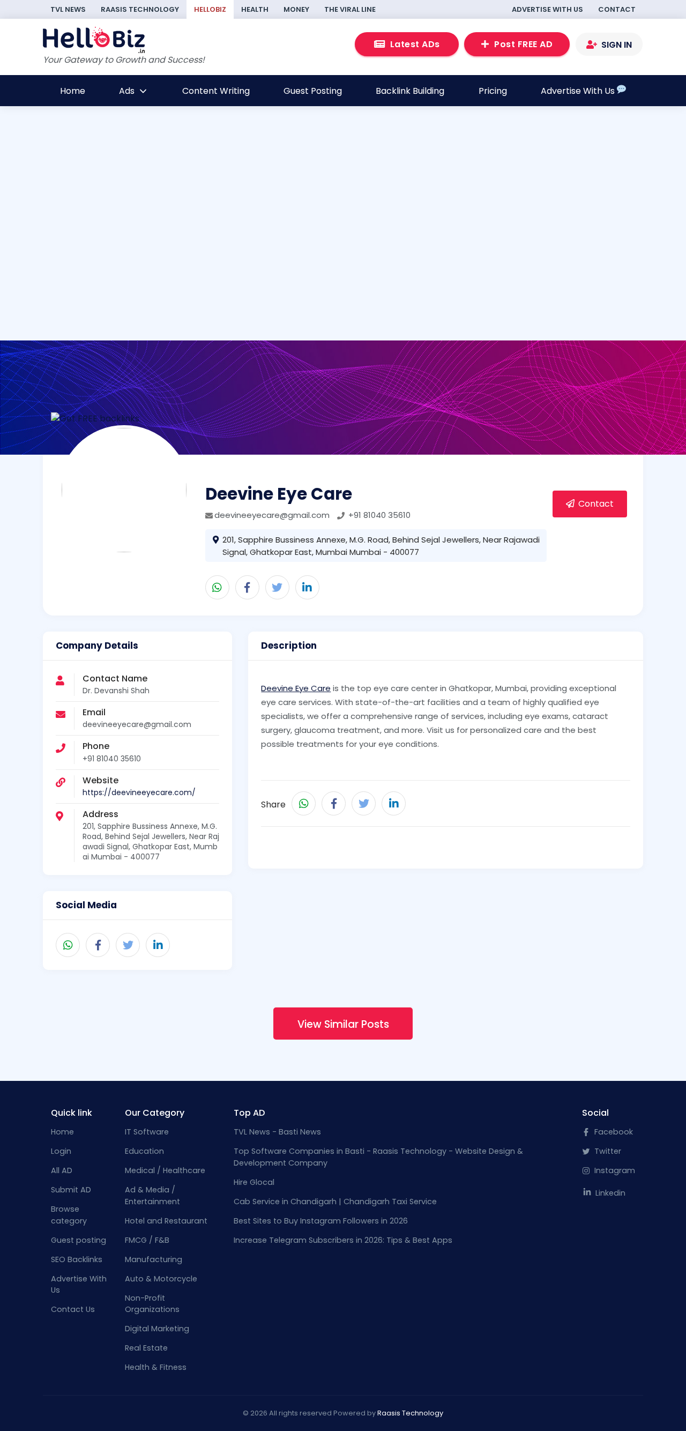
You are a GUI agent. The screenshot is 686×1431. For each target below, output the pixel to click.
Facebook (612, 1131)
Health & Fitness (156, 1367)
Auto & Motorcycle (161, 1278)
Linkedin (609, 1193)
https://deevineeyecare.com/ (139, 792)
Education (144, 1151)
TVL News (68, 9)
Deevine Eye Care (296, 688)
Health (255, 9)
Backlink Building (410, 91)
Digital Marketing (157, 1328)
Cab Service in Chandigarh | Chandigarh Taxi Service (335, 1201)
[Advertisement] (343, 226)
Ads (128, 91)
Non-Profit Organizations (152, 1304)
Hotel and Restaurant (166, 1220)
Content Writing (216, 91)
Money (296, 9)
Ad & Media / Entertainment (152, 1195)
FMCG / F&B (147, 1240)
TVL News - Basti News (277, 1131)
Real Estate (146, 1348)
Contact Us (73, 1309)
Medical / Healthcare (165, 1170)
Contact (617, 9)
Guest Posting (313, 91)
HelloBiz (210, 9)
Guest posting (78, 1240)
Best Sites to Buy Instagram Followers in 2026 (321, 1220)
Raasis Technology (140, 9)
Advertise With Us (547, 9)
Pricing (493, 91)
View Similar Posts (343, 1024)
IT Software (147, 1131)
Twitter (606, 1151)
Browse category (69, 1215)
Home (72, 91)
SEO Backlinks (76, 1259)
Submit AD (71, 1189)
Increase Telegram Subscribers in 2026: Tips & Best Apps (343, 1240)
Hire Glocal (254, 1182)
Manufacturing (153, 1259)
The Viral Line (350, 9)
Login (61, 1151)
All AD (61, 1170)
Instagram (613, 1170)
